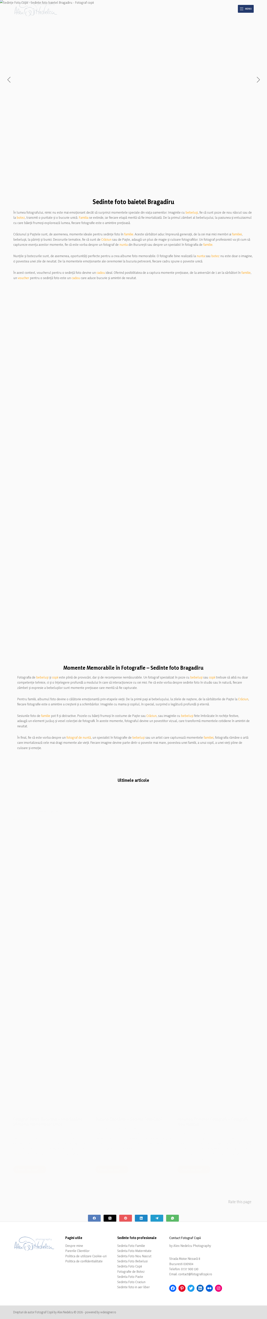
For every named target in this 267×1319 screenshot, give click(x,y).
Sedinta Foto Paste (130, 1277)
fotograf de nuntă (78, 737)
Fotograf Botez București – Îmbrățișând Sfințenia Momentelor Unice (47, 1122)
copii (55, 677)
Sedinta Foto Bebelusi (132, 1261)
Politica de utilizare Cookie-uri (86, 1256)
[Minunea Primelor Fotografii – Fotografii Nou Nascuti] (215, 964)
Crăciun (106, 239)
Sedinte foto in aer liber (133, 1287)
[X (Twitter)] (110, 1218)
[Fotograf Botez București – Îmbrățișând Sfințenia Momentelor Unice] (51, 964)
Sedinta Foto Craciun (131, 1282)
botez (21, 217)
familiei (237, 234)
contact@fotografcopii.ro (195, 1274)
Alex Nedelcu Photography (192, 1246)
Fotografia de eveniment (46, 811)
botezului (47, 1143)
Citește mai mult (31, 1170)
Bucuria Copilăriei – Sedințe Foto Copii (128, 1119)
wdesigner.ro (108, 1312)
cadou (101, 272)
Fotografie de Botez (131, 1271)
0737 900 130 (189, 1269)
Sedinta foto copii (105, 811)
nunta (123, 244)
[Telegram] (157, 1218)
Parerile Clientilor (77, 1251)
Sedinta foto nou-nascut (192, 811)
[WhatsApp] (172, 1218)
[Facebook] (94, 1218)
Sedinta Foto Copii (129, 1266)
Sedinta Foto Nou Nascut (134, 1256)
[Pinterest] (125, 1218)
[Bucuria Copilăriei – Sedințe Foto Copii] (133, 964)
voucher (23, 278)
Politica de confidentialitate (84, 1261)
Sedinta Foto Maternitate (134, 1251)
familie (128, 234)
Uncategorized (22, 811)
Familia (83, 217)
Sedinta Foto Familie (131, 1246)
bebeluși (191, 212)
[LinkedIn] (141, 1218)
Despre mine (74, 1246)
